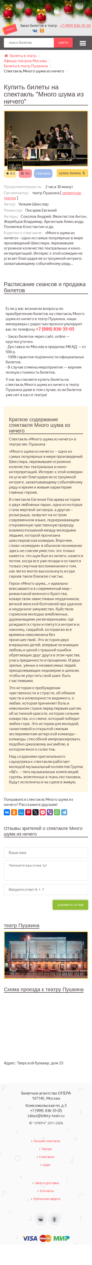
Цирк (46, 1165)
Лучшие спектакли (46, 1141)
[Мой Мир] (21, 812)
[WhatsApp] (57, 812)
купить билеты (70, 173)
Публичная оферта (46, 1199)
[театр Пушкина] (46, 955)
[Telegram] (64, 812)
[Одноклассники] (14, 812)
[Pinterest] (28, 812)
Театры (47, 1149)
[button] (83, 42)
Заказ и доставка (47, 1183)
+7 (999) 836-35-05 (75, 26)
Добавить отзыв (70, 905)
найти (63, 43)
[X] (35, 812)
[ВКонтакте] (7, 812)
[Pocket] (43, 812)
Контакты (47, 1191)
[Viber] (50, 812)
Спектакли (46, 1157)
